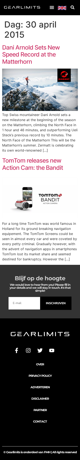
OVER (40, 364)
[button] (51, 7)
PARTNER (40, 410)
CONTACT (40, 421)
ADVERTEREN (40, 387)
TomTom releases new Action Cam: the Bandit (32, 164)
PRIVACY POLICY (40, 376)
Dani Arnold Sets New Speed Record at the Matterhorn (31, 54)
